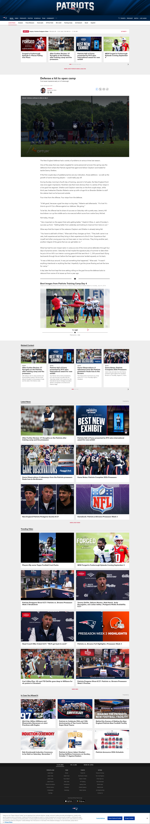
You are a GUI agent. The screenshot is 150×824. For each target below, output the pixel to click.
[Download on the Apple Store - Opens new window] (68, 801)
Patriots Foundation (50, 784)
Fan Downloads (100, 781)
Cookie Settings (100, 818)
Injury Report (67, 778)
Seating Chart (83, 784)
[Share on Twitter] (100, 90)
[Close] (147, 818)
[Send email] (103, 90)
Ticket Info (82, 773)
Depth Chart (66, 775)
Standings (66, 790)
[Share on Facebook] (96, 90)
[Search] (119, 18)
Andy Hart (49, 88)
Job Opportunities (100, 790)
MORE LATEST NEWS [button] (75, 522)
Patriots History (50, 787)
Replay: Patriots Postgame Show (39, 31)
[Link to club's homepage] (5, 18)
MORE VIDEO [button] (75, 689)
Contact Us (100, 793)
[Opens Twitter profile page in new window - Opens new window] (48, 92)
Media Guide (100, 787)
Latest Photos (50, 781)
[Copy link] (107, 89)
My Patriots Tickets (82, 775)
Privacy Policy (8, 822)
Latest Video (50, 775)
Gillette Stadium (82, 787)
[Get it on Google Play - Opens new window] (80, 802)
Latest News (50, 773)
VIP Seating (82, 781)
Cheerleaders (50, 790)
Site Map (50, 793)
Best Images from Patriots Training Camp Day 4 (63, 283)
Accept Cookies (129, 818)
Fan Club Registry (100, 775)
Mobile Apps (100, 784)
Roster (66, 773)
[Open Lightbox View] (75, 313)
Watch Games (82, 790)
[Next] (88, 330)
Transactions (67, 784)
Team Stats (66, 781)
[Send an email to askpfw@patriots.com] (51, 92)
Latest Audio (50, 778)
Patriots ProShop (100, 773)
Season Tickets (82, 778)
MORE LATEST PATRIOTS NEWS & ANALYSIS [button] (75, 68)
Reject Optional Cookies (115, 818)
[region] (75, 818)
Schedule (66, 787)
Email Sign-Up (100, 778)
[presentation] (128, 65)
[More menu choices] (56, 18)
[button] (70, 64)
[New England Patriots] (75, 809)
